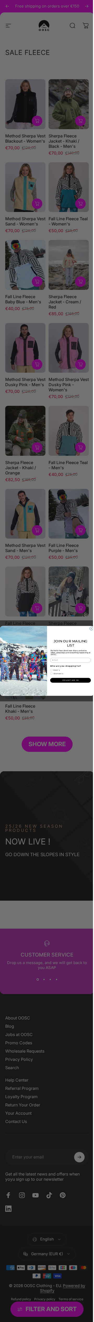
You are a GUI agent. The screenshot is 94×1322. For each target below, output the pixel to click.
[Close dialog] (89, 628)
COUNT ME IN (68, 680)
